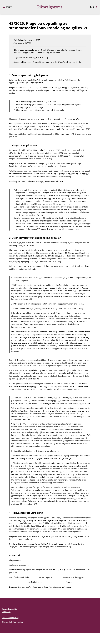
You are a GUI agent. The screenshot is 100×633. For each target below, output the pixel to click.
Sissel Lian (6, 611)
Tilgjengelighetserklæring (12, 622)
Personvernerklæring (10, 617)
